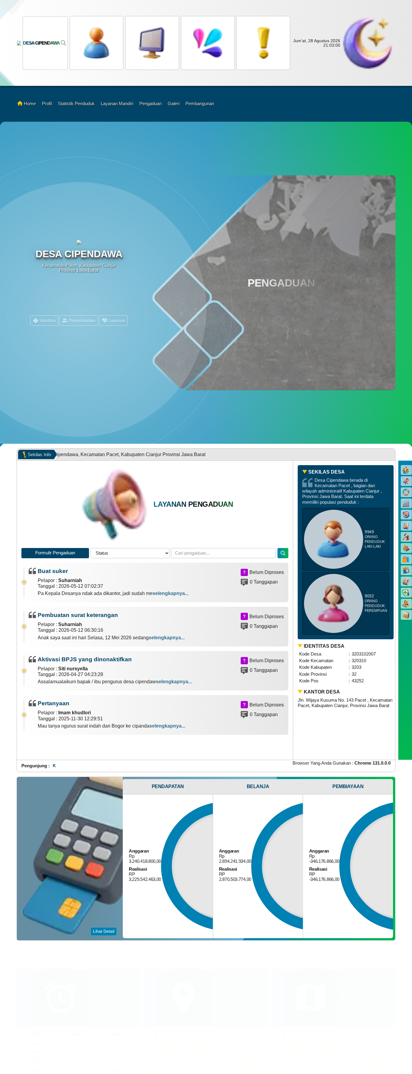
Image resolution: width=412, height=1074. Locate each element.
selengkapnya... (171, 593)
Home (30, 103)
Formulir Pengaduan (55, 552)
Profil (47, 103)
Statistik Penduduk (76, 103)
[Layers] (256, 1014)
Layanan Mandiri (117, 103)
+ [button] (156, 1014)
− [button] (156, 1023)
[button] (207, 43)
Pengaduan (150, 103)
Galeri (173, 103)
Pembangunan (199, 103)
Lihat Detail (103, 931)
